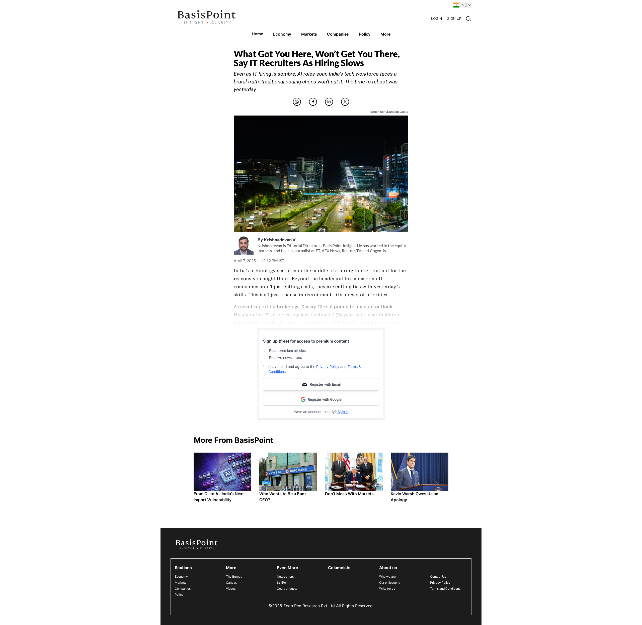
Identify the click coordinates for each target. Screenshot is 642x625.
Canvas (231, 582)
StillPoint (283, 582)
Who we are (387, 576)
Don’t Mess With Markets (349, 493)
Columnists (339, 567)
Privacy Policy (327, 366)
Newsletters (285, 576)
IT (266, 314)
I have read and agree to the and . (314, 369)
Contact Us (438, 576)
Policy (179, 594)
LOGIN (436, 18)
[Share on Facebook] (313, 102)
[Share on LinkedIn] (329, 102)
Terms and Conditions (445, 588)
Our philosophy (389, 582)
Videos (230, 588)
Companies (183, 588)
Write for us (387, 588)
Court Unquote (287, 588)
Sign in (343, 411)
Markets (180, 582)
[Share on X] (345, 102)
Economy (181, 576)
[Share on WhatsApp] (297, 102)
